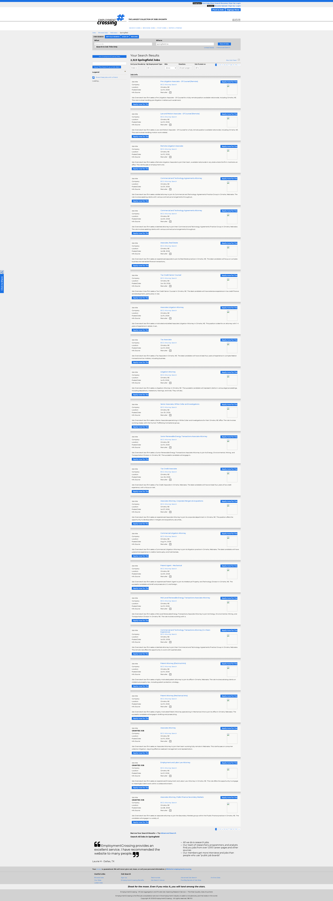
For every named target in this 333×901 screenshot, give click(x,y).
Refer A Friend (175, 28)
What (96, 40)
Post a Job (218, 9)
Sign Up (124, 877)
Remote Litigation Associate (172, 146)
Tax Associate (166, 340)
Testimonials (155, 877)
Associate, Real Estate (169, 243)
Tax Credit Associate (169, 469)
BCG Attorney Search (169, 84)
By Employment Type (154, 64)
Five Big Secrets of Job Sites (191, 880)
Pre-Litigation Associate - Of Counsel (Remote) (179, 81)
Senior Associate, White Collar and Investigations (180, 404)
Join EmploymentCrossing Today (109, 56)
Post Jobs (161, 28)
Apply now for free (229, 82)
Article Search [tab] (113, 37)
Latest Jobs (98, 883)
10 (236, 65)
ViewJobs (182, 64)
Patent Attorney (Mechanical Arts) (174, 696)
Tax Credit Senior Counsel (171, 275)
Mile (166, 64)
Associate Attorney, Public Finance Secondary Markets (182, 797)
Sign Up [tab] (125, 37)
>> (239, 65)
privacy (98, 869)
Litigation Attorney (168, 372)
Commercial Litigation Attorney (173, 533)
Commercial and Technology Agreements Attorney (181, 178)
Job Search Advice (157, 880)
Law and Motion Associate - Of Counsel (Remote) (180, 114)
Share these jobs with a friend (107, 77)
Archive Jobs (215, 877)
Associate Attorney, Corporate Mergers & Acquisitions (182, 501)
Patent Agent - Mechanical (171, 565)
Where (159, 40)
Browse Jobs (149, 28)
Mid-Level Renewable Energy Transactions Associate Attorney (185, 598)
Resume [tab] (134, 37)
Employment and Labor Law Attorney (175, 762)
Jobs (94, 33)
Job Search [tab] (99, 37)
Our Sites (97, 880)
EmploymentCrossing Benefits (132, 880)
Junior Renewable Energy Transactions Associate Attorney (184, 436)
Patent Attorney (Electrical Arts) (173, 663)
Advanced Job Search (189, 877)
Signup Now (233, 9)
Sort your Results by (137, 64)
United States (209, 48)
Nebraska (113, 33)
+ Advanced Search (223, 47)
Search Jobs (134, 28)
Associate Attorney (168, 728)
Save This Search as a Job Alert (107, 67)
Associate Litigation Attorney (172, 307)
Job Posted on (200, 64)
